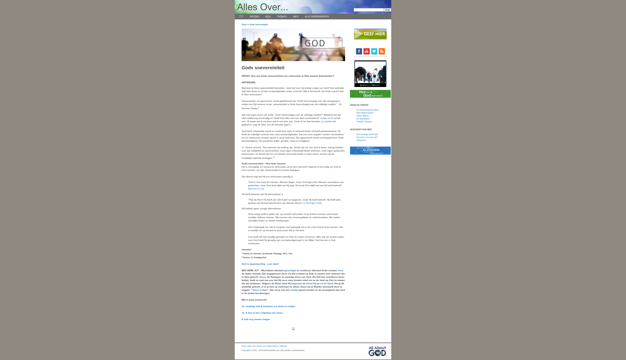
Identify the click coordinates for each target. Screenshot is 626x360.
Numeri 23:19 (256, 188)
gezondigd (290, 270)
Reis (268, 16)
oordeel (294, 290)
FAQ (269, 346)
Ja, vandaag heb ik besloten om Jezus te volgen (268, 306)
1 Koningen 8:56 (312, 203)
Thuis (243, 24)
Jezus (262, 277)
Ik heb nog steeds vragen (256, 319)
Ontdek (254, 16)
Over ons (252, 346)
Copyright (245, 350)
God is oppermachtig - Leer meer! (260, 264)
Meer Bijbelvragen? (365, 113)
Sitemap (283, 346)
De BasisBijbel (363, 119)
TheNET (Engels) (364, 122)
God (340, 270)
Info (295, 16)
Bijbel (278, 283)
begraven (296, 283)
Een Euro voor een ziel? (367, 137)
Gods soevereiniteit (259, 24)
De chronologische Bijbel (368, 110)
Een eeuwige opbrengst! (367, 134)
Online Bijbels (363, 116)
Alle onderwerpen (317, 16)
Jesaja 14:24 (326, 118)
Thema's (282, 16)
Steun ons (261, 346)
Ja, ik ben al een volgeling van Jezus (262, 312)
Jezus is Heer (259, 290)
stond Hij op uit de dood (319, 283)
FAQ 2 (275, 346)
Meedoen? (361, 140)
